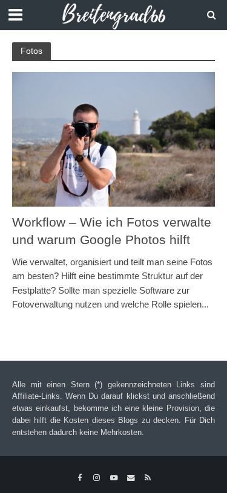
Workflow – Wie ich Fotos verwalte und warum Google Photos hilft (111, 230)
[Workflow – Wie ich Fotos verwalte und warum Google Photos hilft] (113, 139)
